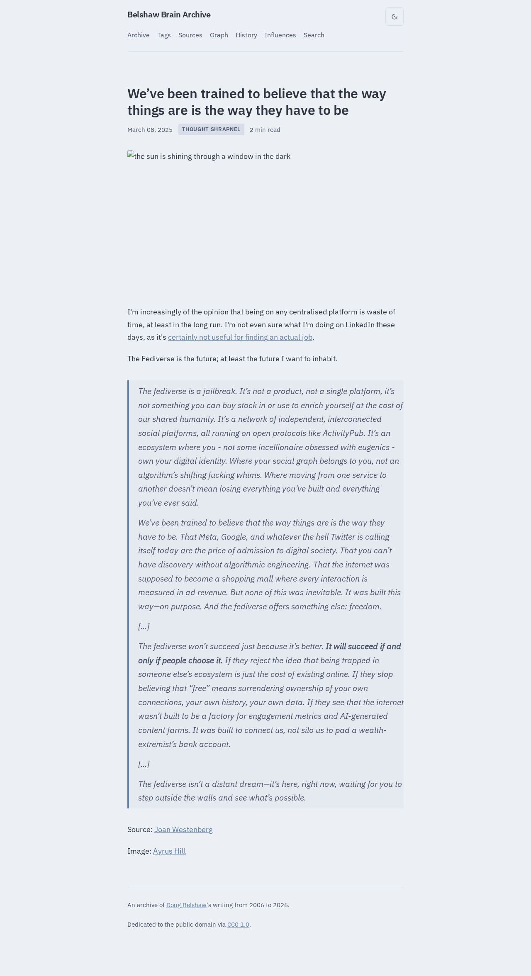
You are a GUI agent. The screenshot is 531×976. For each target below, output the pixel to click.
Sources (190, 34)
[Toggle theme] (394, 16)
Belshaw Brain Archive (169, 14)
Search (314, 34)
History (246, 34)
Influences (280, 34)
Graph (219, 34)
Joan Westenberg (183, 829)
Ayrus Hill (169, 851)
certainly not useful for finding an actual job (240, 337)
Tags (164, 34)
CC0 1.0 (238, 924)
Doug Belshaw (186, 905)
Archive (138, 34)
